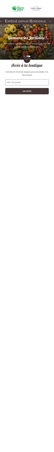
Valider (27, 91)
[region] (27, 42)
